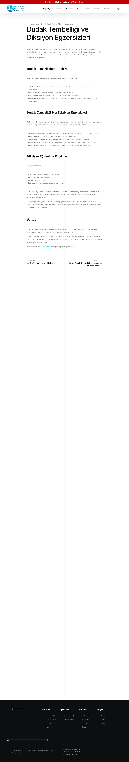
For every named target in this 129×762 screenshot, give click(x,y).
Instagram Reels (63, 44)
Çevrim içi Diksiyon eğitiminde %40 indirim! (64, 2)
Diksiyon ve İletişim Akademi (36, 44)
